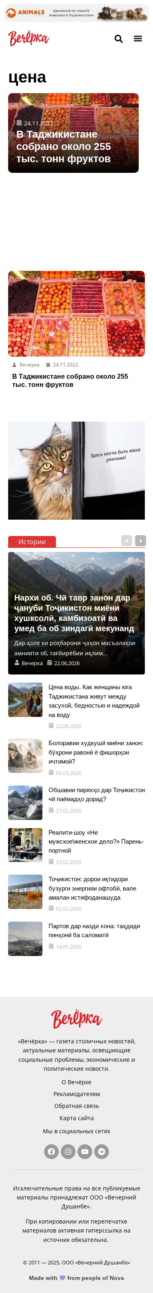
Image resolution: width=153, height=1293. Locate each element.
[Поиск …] (119, 39)
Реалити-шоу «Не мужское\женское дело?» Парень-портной (96, 841)
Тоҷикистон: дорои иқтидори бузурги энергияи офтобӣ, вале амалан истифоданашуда (92, 888)
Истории (32, 541)
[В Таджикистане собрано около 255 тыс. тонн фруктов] (73, 133)
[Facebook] (51, 1151)
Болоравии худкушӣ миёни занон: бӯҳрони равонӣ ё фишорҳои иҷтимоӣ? (96, 752)
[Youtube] (85, 1151)
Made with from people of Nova (76, 1278)
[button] (138, 38)
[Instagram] (68, 1151)
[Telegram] (101, 1151)
